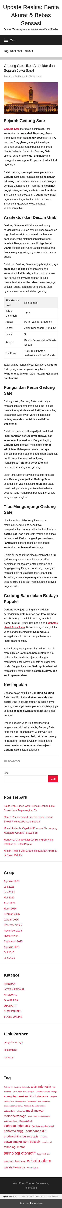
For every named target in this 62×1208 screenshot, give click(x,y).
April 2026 (9, 903)
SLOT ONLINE (12, 1011)
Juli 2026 (9, 886)
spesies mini (47, 1142)
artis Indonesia (41, 1086)
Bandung (7, 1092)
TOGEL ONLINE (13, 1016)
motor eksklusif (44, 1116)
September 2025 (13, 941)
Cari (6, 773)
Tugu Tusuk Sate (43, 1154)
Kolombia (27, 1106)
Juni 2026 (9, 892)
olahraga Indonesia (17, 1125)
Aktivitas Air (8, 1087)
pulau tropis (30, 1136)
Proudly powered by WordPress (33, 1196)
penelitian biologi (47, 1126)
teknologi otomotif (19, 1153)
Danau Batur (17, 1092)
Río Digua (43, 1137)
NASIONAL (14, 760)
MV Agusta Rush (25, 1121)
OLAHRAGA (11, 1000)
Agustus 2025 (11, 947)
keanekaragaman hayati (13, 1106)
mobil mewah (35, 1110)
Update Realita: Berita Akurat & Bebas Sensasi (31, 15)
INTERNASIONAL (14, 989)
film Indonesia (38, 1096)
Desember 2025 (13, 925)
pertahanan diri (36, 1131)
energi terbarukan (16, 1096)
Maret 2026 (10, 908)
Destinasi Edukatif (43, 1092)
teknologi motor (14, 1147)
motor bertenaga (15, 1116)
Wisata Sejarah (32, 1168)
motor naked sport (11, 1121)
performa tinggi (14, 1131)
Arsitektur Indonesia (22, 1087)
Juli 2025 (9, 952)
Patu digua (36, 1126)
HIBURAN (10, 984)
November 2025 (13, 930)
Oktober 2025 (11, 936)
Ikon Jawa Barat (44, 1101)
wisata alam (39, 1160)
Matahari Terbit (9, 1111)
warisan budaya (15, 1161)
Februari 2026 (12, 914)
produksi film (12, 1136)
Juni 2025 (9, 958)
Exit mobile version (31, 1203)
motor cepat (32, 1116)
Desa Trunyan (28, 1092)
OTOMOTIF (10, 1005)
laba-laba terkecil (38, 1106)
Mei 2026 (9, 897)
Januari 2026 (11, 919)
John (38, 76)
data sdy (8, 1057)
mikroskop (21, 1111)
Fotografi (53, 1097)
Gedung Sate (9, 1101)
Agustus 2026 (11, 881)
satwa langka (13, 1141)
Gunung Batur (20, 1101)
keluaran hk (10, 1050)
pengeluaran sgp (13, 1042)
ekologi (53, 1092)
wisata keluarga (14, 1167)
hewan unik (32, 1101)
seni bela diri (32, 1141)
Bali (53, 1087)
